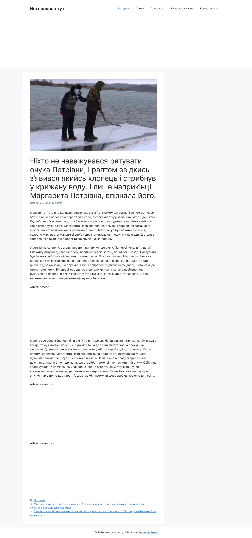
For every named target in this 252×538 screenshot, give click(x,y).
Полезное (157, 8)
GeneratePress (148, 532)
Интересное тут (47, 8)
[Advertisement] (126, 43)
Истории (123, 8)
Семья (140, 8)
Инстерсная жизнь (181, 8)
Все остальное (209, 8)
